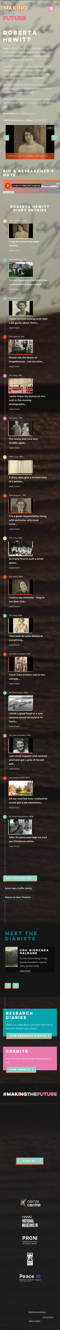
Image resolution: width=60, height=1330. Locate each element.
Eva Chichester (19, 878)
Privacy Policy (48, 1317)
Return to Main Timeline (18, 897)
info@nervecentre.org (37, 1312)
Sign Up (29, 1161)
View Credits (20, 1070)
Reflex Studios (34, 1321)
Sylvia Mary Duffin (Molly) (18, 888)
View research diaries (27, 1036)
